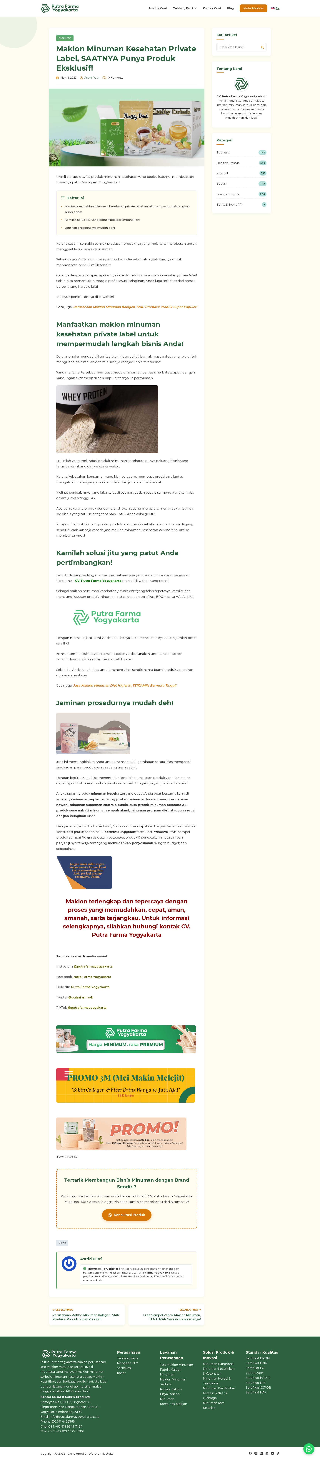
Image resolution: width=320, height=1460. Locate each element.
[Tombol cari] (262, 47)
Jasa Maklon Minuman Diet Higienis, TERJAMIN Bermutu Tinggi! (124, 685)
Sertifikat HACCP (258, 1378)
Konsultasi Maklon (173, 1404)
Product (240, 173)
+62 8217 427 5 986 (70, 1431)
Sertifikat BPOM (258, 1358)
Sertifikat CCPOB (258, 1387)
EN (277, 8)
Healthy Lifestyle (240, 163)
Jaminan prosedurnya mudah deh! (90, 227)
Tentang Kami (183, 8)
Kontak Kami (212, 8)
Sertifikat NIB (256, 1383)
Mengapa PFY (127, 1363)
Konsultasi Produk (129, 1215)
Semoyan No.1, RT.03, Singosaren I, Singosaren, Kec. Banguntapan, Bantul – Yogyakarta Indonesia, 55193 (70, 1407)
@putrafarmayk (80, 997)
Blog (230, 8)
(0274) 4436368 (63, 1421)
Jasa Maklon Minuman (176, 1365)
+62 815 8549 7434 (68, 1426)
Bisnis (62, 1242)
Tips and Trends (240, 194)
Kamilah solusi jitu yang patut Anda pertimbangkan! (102, 219)
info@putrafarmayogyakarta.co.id (75, 1416)
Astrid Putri (91, 77)
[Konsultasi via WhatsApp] (308, 1448)
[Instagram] (255, 1453)
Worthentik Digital (101, 1453)
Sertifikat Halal (257, 1363)
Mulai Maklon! (253, 8)
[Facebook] (250, 1453)
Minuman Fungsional (218, 1364)
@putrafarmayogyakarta (93, 966)
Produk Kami (158, 8)
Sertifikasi (124, 1368)
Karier (121, 1373)
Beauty (240, 183)
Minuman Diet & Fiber (219, 1388)
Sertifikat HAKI (256, 1392)
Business (65, 38)
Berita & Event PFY (240, 204)
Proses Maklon (171, 1389)
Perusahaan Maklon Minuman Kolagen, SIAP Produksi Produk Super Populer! (135, 307)
